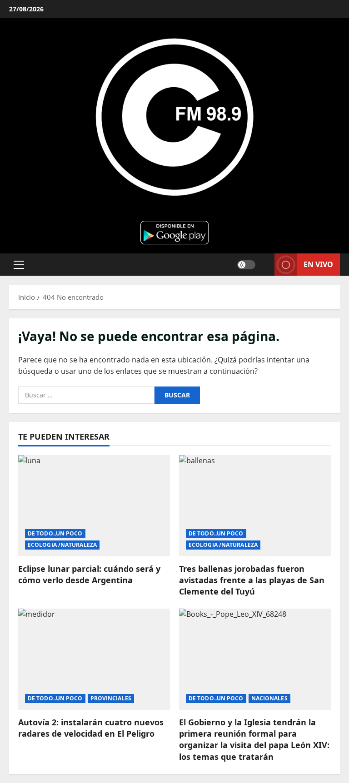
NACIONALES (269, 698)
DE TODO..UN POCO (55, 533)
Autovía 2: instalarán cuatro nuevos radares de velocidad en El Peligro (91, 728)
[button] (19, 264)
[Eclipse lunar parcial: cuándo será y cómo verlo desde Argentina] (94, 505)
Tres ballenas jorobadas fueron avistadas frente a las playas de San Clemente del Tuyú (251, 580)
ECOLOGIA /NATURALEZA (62, 545)
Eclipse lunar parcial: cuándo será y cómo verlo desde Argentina (89, 574)
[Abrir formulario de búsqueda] (265, 264)
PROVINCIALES (110, 698)
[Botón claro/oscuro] (246, 264)
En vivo (318, 264)
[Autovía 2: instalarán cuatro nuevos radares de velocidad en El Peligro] (94, 659)
